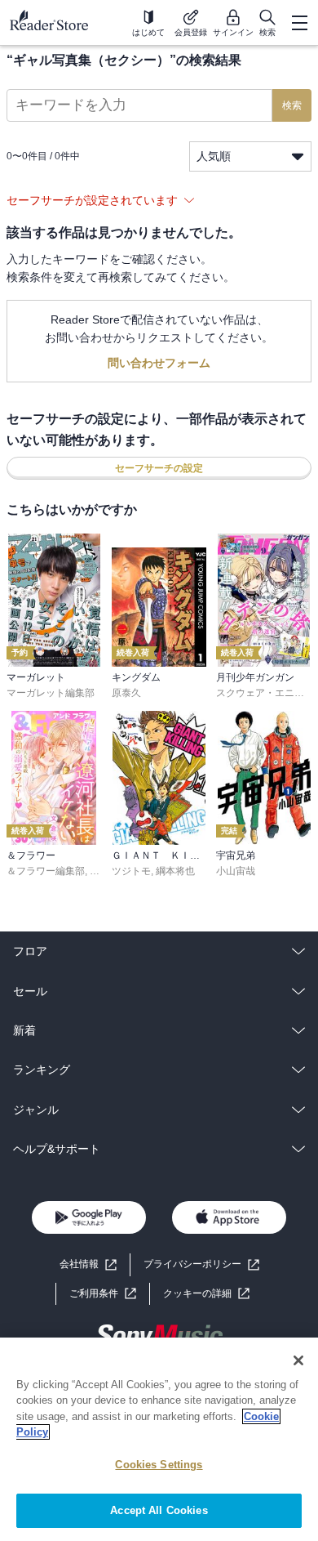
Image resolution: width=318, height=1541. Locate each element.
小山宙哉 (235, 871)
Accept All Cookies (158, 1510)
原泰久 (126, 693)
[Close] (298, 1360)
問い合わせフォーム (159, 362)
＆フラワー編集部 (46, 871)
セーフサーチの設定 (159, 468)
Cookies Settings (158, 1464)
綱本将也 (175, 871)
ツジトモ (131, 871)
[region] (159, 1439)
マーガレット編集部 (51, 693)
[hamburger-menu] (299, 23)
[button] (206, 1294)
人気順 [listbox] (214, 156)
